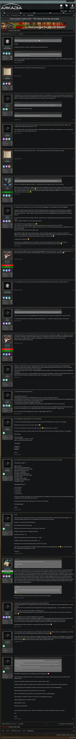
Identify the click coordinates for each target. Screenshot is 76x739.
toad (7, 104)
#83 (73, 119)
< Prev (8, 33)
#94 (73, 454)
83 (11, 59)
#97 (73, 597)
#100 (73, 718)
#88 (73, 259)
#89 (73, 290)
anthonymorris (7, 568)
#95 (73, 509)
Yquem (7, 77)
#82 (73, 75)
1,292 (11, 273)
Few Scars (7, 260)
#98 (73, 626)
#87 (73, 245)
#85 (73, 158)
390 (11, 142)
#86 (73, 194)
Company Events (10, 20)
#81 (73, 62)
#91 (73, 343)
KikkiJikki (7, 47)
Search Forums (63, 11)
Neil (7, 187)
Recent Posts (72, 11)
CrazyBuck (7, 524)
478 (11, 579)
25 (11, 408)
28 (11, 145)
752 (11, 86)
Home (61, 7)
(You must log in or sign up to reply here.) (66, 723)
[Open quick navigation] (73, 15)
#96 (73, 553)
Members (72, 7)
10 (11, 112)
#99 (73, 641)
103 (11, 224)
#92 (73, 377)
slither (7, 134)
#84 (73, 133)
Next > (22, 33)
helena (7, 401)
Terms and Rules (72, 737)
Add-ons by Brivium (11, 737)
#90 (73, 320)
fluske (7, 216)
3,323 (11, 56)
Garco (7, 428)
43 (11, 89)
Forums (66, 7)
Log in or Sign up (70, 1)
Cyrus (18, 20)
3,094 (11, 198)
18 (11, 227)
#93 (73, 413)
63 (11, 276)
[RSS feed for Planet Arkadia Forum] (74, 735)
